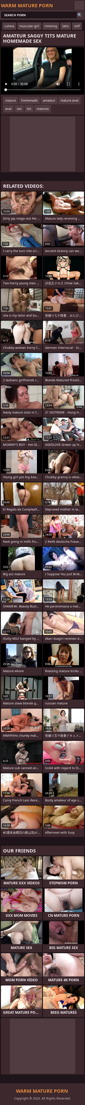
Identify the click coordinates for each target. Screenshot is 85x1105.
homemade (29, 100)
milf (77, 26)
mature (10, 100)
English (79, 5)
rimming (50, 26)
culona (9, 26)
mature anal (69, 100)
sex (19, 109)
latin (65, 26)
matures (43, 109)
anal (8, 109)
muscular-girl (29, 26)
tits (29, 109)
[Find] (80, 15)
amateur (49, 100)
